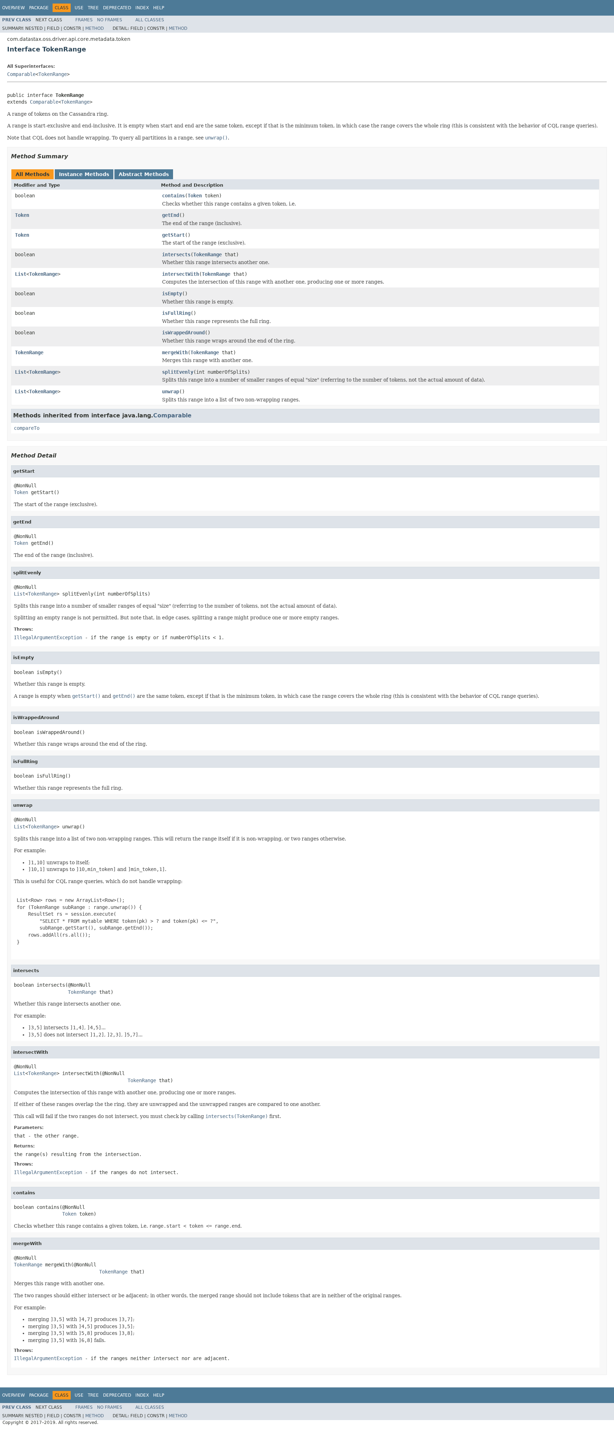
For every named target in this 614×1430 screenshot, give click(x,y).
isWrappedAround (183, 332)
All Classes (149, 19)
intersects (176, 254)
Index (142, 7)
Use (79, 7)
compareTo (26, 428)
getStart (173, 235)
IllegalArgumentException (48, 637)
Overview (13, 7)
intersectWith (180, 274)
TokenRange (52, 74)
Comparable (21, 74)
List (20, 274)
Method (94, 28)
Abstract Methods (144, 174)
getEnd (170, 215)
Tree (93, 7)
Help (158, 7)
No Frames (109, 19)
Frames (84, 19)
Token (195, 195)
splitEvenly (177, 372)
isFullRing (176, 313)
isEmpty (172, 293)
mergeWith (175, 352)
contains (173, 195)
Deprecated (117, 7)
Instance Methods (84, 174)
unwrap (170, 391)
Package (39, 7)
